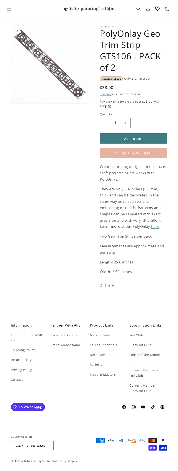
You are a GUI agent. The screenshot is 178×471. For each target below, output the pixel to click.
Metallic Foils (100, 335)
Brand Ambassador (65, 345)
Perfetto (96, 364)
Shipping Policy (23, 350)
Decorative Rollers (104, 355)
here (155, 226)
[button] (9, 8)
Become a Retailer (64, 335)
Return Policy (21, 360)
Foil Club (136, 335)
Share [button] (109, 285)
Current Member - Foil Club (143, 373)
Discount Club (140, 345)
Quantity (106, 114)
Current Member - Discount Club (143, 388)
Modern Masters (103, 374)
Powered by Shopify (64, 461)
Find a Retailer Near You (27, 337)
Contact (17, 379)
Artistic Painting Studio (36, 461)
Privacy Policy (21, 370)
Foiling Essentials (103, 345)
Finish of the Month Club (144, 357)
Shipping (106, 94)
